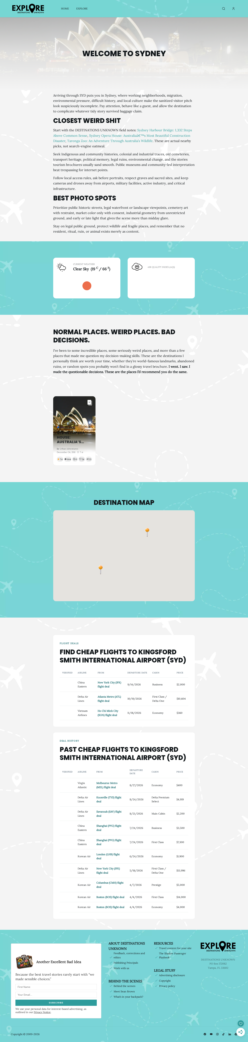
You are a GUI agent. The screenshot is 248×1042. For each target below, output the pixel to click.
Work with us (121, 968)
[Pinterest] (236, 1034)
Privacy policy (167, 986)
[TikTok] (223, 1034)
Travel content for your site (175, 948)
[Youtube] (211, 1034)
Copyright (165, 980)
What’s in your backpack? (128, 996)
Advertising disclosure (172, 975)
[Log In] (233, 8)
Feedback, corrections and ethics (129, 955)
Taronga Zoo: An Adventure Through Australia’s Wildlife (110, 141)
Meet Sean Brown (124, 991)
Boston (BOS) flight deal (110, 897)
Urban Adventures (69, 448)
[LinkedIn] (229, 1034)
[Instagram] (217, 1034)
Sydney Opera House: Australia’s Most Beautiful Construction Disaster (72, 437)
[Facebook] (205, 1034)
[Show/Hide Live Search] (223, 8)
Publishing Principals (126, 962)
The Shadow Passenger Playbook (172, 955)
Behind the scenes (124, 986)
